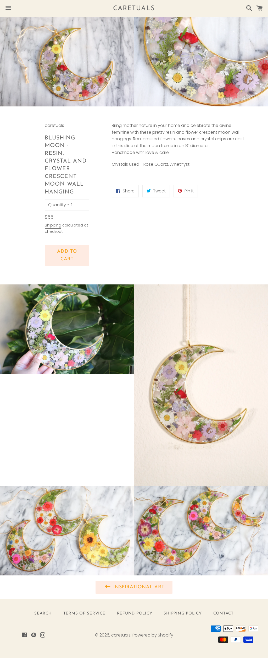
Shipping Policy (183, 614)
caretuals (134, 8)
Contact (223, 614)
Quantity (57, 205)
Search (43, 614)
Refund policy (134, 614)
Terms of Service (84, 614)
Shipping (53, 225)
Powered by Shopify (152, 635)
